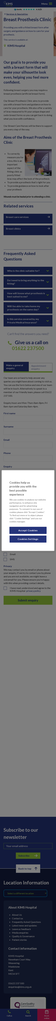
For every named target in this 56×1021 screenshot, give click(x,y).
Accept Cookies (27, 530)
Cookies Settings (28, 539)
